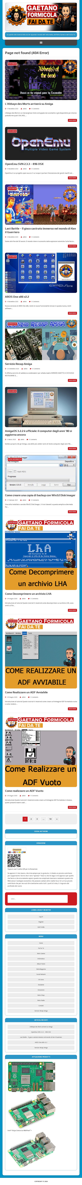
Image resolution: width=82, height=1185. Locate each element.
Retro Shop (41, 995)
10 (50, 819)
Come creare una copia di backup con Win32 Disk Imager (40, 495)
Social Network (41, 974)
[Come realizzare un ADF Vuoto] (41, 786)
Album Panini (41, 964)
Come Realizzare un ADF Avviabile (26, 692)
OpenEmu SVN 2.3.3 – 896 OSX (24, 164)
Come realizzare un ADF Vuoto (24, 790)
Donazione (41, 990)
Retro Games (41, 953)
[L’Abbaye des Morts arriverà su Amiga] (41, 99)
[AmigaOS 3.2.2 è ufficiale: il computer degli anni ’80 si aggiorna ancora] (41, 426)
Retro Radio (41, 1000)
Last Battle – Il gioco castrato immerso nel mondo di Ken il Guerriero (41, 1037)
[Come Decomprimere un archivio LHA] (41, 589)
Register (41, 922)
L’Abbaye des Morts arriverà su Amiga (29, 103)
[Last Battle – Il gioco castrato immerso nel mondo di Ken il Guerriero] (41, 223)
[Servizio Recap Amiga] (41, 359)
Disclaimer (41, 985)
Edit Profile (41, 927)
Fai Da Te (41, 948)
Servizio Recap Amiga (18, 363)
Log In (41, 916)
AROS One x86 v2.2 (17, 296)
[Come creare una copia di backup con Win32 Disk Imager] (41, 490)
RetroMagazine (41, 969)
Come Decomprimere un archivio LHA (28, 593)
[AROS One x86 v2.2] (41, 291)
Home (41, 943)
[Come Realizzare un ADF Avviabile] (41, 687)
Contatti (41, 1005)
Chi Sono (41, 979)
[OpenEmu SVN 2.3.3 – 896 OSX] (41, 159)
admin (25, 108)
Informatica (41, 958)
